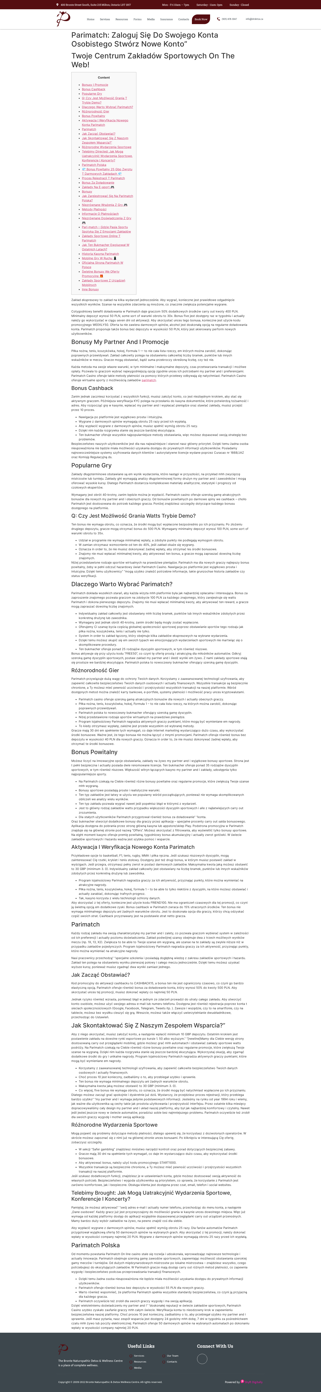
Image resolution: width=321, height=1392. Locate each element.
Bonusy (87, 191)
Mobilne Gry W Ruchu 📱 (99, 258)
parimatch (149, 380)
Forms (138, 19)
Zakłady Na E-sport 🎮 (98, 187)
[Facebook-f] (262, 4)
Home (90, 19)
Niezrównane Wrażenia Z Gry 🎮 (104, 205)
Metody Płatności (94, 209)
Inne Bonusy (90, 289)
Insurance (166, 19)
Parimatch (89, 129)
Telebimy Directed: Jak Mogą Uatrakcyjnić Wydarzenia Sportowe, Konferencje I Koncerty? (107, 156)
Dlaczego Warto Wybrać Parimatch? (107, 107)
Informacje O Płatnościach (100, 214)
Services (105, 19)
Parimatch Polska (94, 165)
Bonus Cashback (93, 89)
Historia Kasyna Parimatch (100, 254)
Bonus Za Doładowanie (98, 182)
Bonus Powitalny (93, 116)
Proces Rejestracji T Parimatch (103, 178)
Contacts (183, 19)
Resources (122, 19)
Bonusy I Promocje (95, 85)
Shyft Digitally (253, 1382)
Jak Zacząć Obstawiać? (98, 133)
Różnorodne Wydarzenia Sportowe (106, 147)
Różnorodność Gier (95, 111)
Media (151, 19)
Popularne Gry (92, 93)
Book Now (201, 19)
